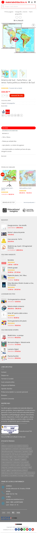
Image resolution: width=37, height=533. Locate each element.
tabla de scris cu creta (7, 473)
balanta (20, 446)
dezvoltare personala (7, 451)
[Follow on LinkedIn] (30, 529)
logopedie (17, 459)
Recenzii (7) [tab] (5, 133)
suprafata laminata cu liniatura (19, 470)
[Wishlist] (29, 2)
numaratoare (5, 465)
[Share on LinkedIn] (18, 115)
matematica (16, 462)
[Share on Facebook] (6, 115)
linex (15, 456)
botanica (25, 446)
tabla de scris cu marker (20, 473)
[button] (2, 2)
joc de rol (17, 454)
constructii (15, 448)
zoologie (31, 475)
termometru (31, 473)
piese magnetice (25, 465)
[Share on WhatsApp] (2, 115)
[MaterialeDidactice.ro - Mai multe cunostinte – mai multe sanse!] (16, 2)
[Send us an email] (21, 529)
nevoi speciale (24, 462)
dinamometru (17, 451)
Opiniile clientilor (6, 389)
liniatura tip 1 (5, 459)
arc (15, 446)
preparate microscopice (15, 467)
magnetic (23, 459)
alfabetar (4, 446)
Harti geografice (11, 103)
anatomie (10, 446)
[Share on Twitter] (9, 115)
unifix (26, 475)
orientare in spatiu (15, 465)
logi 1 (11, 459)
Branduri (4, 395)
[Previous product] (20, 17)
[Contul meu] (32, 2)
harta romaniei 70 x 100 (8, 454)
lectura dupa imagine (7, 456)
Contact (3, 372)
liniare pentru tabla (23, 456)
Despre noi (4, 375)
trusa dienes (5, 475)
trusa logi (20, 475)
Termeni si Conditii (7, 379)
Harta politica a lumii (25, 188)
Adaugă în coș (17, 96)
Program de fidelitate (8, 385)
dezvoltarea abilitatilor (25, 448)
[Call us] (24, 529)
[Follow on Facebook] (16, 529)
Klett (6, 106)
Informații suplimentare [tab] (10, 130)
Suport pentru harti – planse (7, 188)
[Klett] (5, 112)
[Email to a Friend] (12, 115)
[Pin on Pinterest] (15, 115)
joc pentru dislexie (26, 454)
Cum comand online (7, 382)
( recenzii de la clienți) (15, 88)
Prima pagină (9, 12)
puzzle (3, 470)
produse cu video (26, 467)
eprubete (25, 451)
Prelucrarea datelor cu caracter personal (14, 392)
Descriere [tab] (5, 128)
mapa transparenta (7, 462)
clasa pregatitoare (6, 448)
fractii (30, 451)
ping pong (4, 467)
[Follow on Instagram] (18, 529)
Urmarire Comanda (7, 399)
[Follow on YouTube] (32, 529)
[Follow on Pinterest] (27, 529)
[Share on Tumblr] (21, 115)
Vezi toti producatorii (29, 202)
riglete (8, 470)
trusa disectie (13, 475)
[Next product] (16, 17)
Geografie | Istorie (21, 12)
